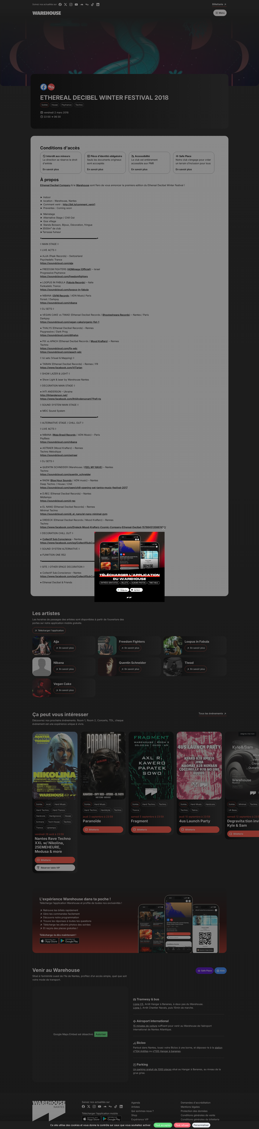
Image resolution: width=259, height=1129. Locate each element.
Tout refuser (182, 1125)
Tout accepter (163, 1125)
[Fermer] (163, 528)
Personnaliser (201, 1125)
